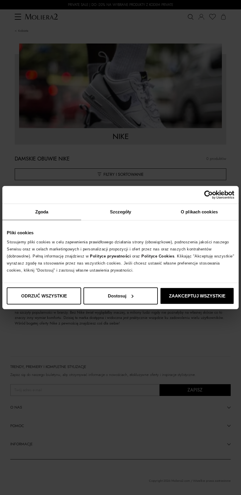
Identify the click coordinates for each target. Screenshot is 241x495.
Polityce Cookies (157, 256)
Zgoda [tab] (41, 211)
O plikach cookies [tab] (199, 211)
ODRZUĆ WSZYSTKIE (44, 295)
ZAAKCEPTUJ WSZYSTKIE (197, 295)
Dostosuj (117, 295)
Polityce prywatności (110, 256)
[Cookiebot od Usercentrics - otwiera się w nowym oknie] (208, 194)
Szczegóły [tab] (120, 211)
